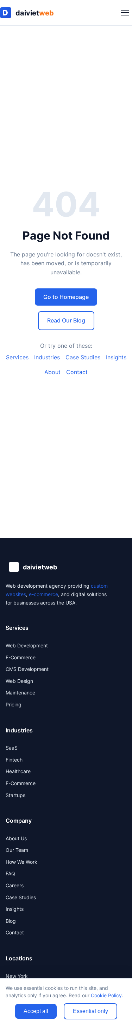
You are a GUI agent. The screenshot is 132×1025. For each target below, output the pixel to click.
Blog (11, 921)
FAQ (10, 873)
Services (17, 357)
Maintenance (20, 693)
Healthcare (18, 771)
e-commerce (43, 594)
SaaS (12, 748)
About (52, 372)
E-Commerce (21, 657)
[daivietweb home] (31, 13)
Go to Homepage (66, 296)
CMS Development (27, 669)
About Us (16, 838)
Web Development (27, 645)
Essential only (90, 1011)
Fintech (14, 760)
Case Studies (82, 357)
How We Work (21, 862)
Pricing (13, 704)
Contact (77, 372)
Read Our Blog (66, 320)
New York (17, 976)
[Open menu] (125, 12)
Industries (47, 357)
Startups (15, 795)
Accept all (36, 1011)
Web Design (19, 681)
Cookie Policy (106, 995)
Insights (116, 357)
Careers (15, 885)
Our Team (17, 850)
